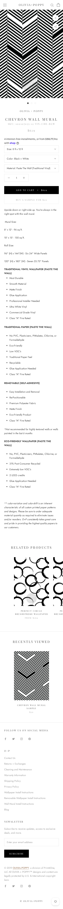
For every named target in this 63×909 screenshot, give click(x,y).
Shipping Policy (12, 781)
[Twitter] (13, 739)
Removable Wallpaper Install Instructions (25, 798)
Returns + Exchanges (15, 763)
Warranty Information (15, 775)
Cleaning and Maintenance (18, 769)
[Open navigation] (5, 4)
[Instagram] (21, 739)
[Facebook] (5, 739)
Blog (6, 809)
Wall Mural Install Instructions (19, 804)
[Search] (52, 4)
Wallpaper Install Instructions (18, 792)
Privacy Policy (11, 786)
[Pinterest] (29, 739)
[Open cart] (58, 5)
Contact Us (9, 758)
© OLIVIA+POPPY (31, 901)
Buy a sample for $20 (31, 199)
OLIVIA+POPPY (21, 868)
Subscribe (16, 853)
